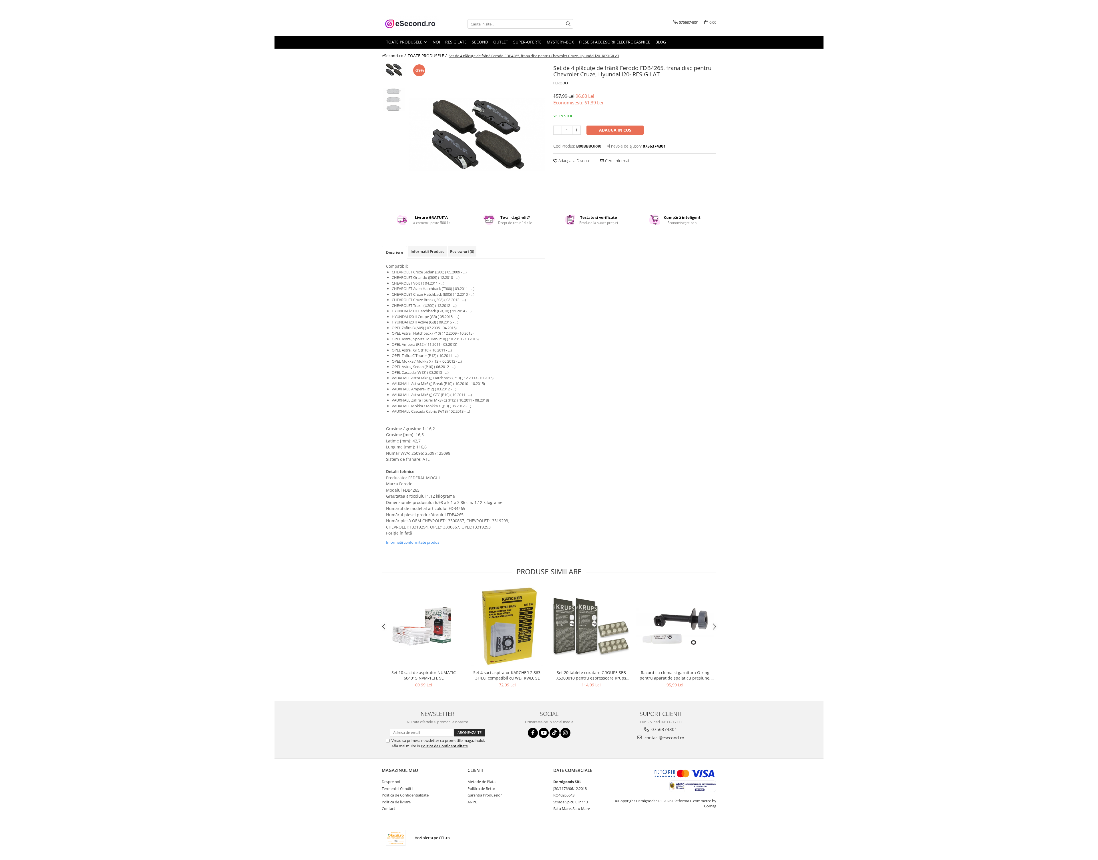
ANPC (472, 802)
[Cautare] (568, 24)
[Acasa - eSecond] (410, 24)
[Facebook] (533, 733)
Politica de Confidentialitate (444, 745)
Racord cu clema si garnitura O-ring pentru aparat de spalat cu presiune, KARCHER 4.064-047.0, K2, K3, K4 (675, 675)
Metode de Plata (482, 781)
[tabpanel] (477, 134)
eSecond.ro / (394, 55)
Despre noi (391, 781)
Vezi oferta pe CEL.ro (432, 837)
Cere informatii (617, 160)
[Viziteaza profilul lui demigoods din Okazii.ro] (395, 838)
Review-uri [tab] (462, 251)
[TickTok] (555, 733)
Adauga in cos (615, 130)
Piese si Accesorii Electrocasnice (614, 42)
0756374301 (663, 729)
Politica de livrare (396, 802)
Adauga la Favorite (573, 160)
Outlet (500, 42)
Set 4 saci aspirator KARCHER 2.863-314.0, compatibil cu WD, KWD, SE (507, 675)
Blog (660, 42)
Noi (436, 42)
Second (480, 42)
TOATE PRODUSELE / (428, 55)
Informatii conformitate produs (412, 542)
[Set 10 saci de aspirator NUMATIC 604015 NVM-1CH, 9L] (424, 626)
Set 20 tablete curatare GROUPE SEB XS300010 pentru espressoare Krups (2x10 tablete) (591, 675)
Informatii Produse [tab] (427, 251)
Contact (388, 808)
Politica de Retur (481, 788)
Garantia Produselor (485, 795)
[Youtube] (544, 733)
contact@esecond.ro (663, 737)
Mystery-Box (560, 42)
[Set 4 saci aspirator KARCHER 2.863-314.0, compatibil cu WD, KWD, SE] (507, 626)
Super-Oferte (527, 42)
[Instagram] (565, 733)
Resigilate (456, 42)
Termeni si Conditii (397, 788)
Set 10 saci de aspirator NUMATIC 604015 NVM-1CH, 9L (423, 675)
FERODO (560, 83)
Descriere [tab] (394, 252)
